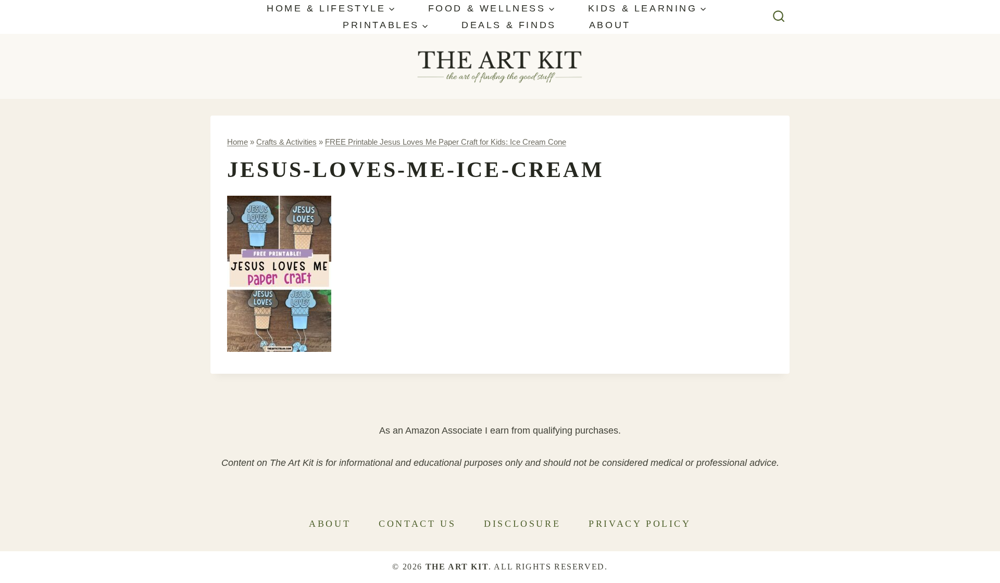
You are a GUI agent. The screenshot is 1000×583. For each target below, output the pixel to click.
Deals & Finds (508, 25)
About (610, 25)
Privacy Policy (640, 523)
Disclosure (522, 523)
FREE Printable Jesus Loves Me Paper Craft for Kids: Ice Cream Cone (445, 141)
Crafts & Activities (286, 141)
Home (237, 141)
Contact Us (417, 523)
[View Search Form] (779, 17)
